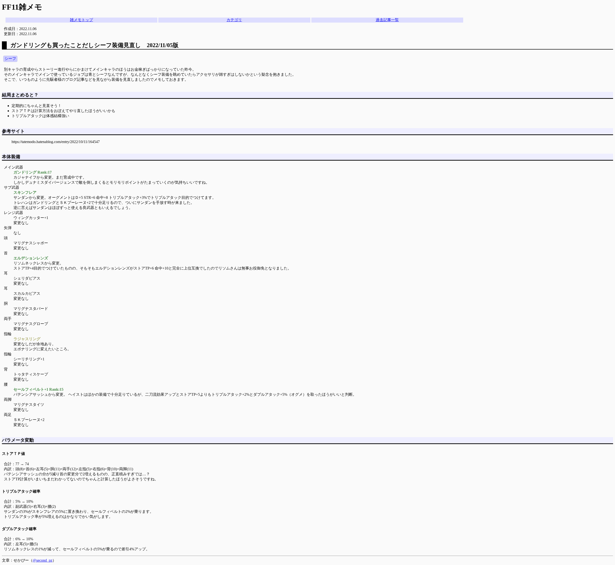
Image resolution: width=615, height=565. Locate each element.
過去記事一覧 (387, 20)
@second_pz (42, 560)
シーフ (10, 58)
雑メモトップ (81, 20)
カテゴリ (234, 20)
